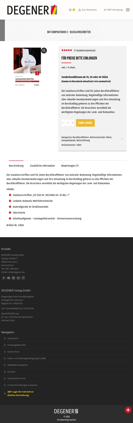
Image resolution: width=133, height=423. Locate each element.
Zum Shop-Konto (89, 9)
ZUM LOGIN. (85, 123)
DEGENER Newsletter (17, 365)
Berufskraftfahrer (81, 137)
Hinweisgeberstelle (16, 344)
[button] (44, 50)
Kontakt (11, 371)
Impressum (12, 338)
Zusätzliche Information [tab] (42, 165)
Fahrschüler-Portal (16, 378)
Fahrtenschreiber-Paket (100, 137)
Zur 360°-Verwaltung (113, 9)
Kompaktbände (68, 140)
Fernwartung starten (66, 419)
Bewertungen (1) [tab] (70, 165)
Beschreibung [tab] (16, 165)
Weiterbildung (83, 140)
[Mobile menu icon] (128, 10)
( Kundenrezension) (84, 50)
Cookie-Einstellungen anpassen (22, 385)
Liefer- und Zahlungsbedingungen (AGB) (26, 358)
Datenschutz (13, 351)
